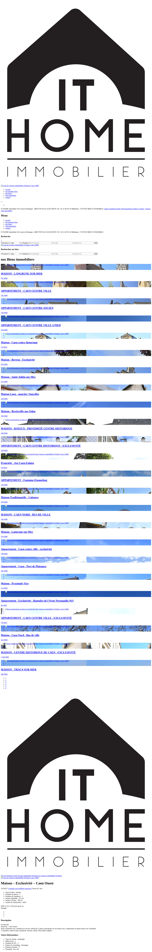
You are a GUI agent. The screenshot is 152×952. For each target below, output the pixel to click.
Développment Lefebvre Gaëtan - (133, 209)
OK (96, 243)
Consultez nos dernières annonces (19, 888)
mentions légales (115, 209)
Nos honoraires (10, 195)
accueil (7, 189)
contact (7, 197)
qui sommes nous (11, 191)
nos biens (8, 193)
